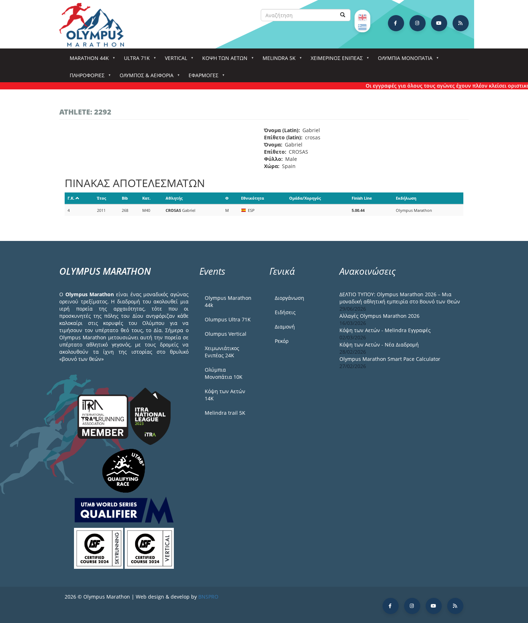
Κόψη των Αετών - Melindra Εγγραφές (385, 330)
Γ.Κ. (71, 198)
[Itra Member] (103, 415)
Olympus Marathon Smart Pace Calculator (389, 358)
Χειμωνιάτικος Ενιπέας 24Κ (222, 352)
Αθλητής (174, 198)
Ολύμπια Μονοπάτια (402, 60)
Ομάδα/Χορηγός (305, 198)
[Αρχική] (95, 25)
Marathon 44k (87, 60)
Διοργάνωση (289, 297)
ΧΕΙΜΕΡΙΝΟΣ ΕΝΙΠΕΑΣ (334, 60)
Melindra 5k (277, 60)
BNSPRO (208, 596)
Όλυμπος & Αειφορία (144, 77)
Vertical (173, 60)
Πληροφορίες (85, 77)
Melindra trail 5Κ (225, 412)
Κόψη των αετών (222, 60)
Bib (125, 198)
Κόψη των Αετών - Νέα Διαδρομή (379, 344)
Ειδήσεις (285, 312)
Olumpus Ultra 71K (228, 319)
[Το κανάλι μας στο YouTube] (439, 23)
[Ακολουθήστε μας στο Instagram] (417, 23)
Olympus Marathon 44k (228, 301)
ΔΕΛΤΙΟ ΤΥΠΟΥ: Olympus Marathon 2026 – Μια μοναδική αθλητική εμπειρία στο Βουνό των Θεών (399, 298)
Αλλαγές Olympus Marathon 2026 (379, 315)
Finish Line (362, 198)
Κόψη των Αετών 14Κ (225, 395)
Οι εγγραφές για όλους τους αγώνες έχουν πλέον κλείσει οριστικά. (440, 85)
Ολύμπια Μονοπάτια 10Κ (223, 373)
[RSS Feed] (461, 23)
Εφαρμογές (201, 77)
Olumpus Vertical (225, 333)
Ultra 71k (134, 60)
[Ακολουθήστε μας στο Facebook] (396, 23)
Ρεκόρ (281, 341)
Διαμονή (285, 326)
